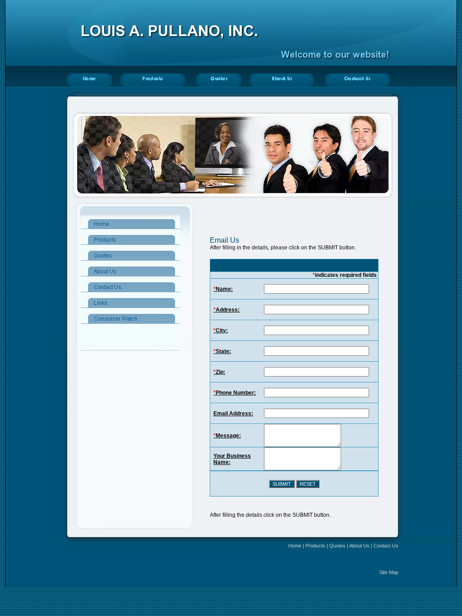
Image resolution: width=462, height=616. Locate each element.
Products (315, 545)
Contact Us (386, 545)
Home (294, 545)
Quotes (337, 545)
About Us (359, 545)
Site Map (388, 572)
